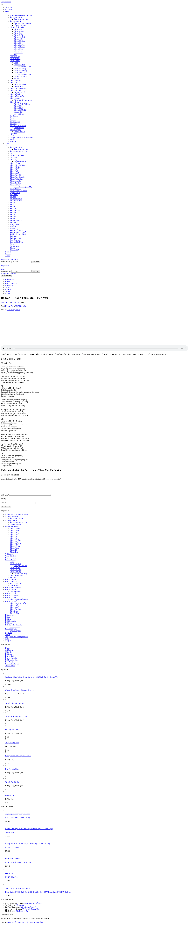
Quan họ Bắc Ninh (16, 242)
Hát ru (12, 118)
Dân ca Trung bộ (15, 102)
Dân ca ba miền (15, 59)
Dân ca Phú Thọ (19, 72)
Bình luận (5, 495)
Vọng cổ (13, 141)
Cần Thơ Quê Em (22, 911)
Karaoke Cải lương (16, 230)
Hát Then (13, 208)
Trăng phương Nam (12, 743)
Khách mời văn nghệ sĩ (18, 234)
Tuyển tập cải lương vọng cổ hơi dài (17, 814)
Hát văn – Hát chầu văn (18, 126)
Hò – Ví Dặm (19, 114)
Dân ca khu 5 (18, 108)
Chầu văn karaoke (20, 161)
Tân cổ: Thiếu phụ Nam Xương (16, 716)
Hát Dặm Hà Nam (16, 201)
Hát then (13, 120)
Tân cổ (12, 136)
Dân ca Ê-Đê (18, 35)
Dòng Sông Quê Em (12, 858)
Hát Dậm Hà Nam (24, 67)
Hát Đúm (13, 222)
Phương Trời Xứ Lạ (12, 729)
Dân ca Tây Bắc (15, 94)
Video (12, 139)
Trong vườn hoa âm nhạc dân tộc (21, 137)
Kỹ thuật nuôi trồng (36, 922)
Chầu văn (13, 159)
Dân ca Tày (18, 51)
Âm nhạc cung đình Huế (22, 23)
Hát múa (13, 203)
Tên (3, 499)
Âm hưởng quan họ (21, 19)
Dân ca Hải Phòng (20, 70)
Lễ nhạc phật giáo (20, 25)
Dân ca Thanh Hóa (20, 76)
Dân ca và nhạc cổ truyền (18, 191)
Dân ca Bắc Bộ (15, 61)
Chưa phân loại (15, 57)
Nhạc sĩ (7, 254)
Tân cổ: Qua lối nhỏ (12, 782)
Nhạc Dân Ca (5, 259)
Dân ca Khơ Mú (19, 45)
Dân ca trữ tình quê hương (23, 100)
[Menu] (2, 4)
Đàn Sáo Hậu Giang (12, 769)
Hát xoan (13, 218)
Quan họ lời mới (19, 92)
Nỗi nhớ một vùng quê (28, 907)
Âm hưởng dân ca (16, 17)
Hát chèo (13, 197)
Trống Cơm (20, 905)
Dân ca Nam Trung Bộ (17, 88)
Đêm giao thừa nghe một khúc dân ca (18, 756)
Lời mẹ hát (9, 873)
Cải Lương (13, 55)
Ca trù (16, 63)
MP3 (7, 12)
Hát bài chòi (18, 112)
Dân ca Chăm (19, 31)
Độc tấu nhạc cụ (19, 132)
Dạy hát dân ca (15, 193)
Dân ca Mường (19, 47)
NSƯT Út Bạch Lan (64, 892)
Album (7, 256)
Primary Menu (6, 276)
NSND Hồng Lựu (11, 877)
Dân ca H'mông (19, 41)
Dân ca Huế (18, 106)
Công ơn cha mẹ (11, 795)
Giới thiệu (8, 9)
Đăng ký (13, 273)
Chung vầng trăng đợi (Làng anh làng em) (19, 690)
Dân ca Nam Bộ (15, 82)
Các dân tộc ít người (17, 27)
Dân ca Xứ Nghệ (20, 110)
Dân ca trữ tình (15, 98)
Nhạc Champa (15, 240)
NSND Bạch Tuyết (22, 892)
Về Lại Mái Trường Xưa (30, 909)
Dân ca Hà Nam (19, 65)
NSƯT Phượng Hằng (22, 817)
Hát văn (12, 214)
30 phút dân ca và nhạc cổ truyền (21, 15)
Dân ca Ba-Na (19, 29)
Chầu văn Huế (19, 128)
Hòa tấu (12, 228)
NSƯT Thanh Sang (49, 892)
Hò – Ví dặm (14, 224)
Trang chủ (8, 7)
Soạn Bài (25, 922)
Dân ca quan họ (15, 90)
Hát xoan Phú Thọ (24, 74)
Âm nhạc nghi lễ (15, 21)
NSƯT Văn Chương (12, 847)
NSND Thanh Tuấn (24, 862)
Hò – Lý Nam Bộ (20, 84)
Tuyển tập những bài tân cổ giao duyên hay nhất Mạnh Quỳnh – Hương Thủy (32, 677)
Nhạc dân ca (5, 302)
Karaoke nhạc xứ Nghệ (18, 232)
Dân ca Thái (18, 53)
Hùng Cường (9, 892)
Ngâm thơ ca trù (15, 238)
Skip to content (6, 2)
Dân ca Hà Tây (15, 169)
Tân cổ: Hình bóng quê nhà (14, 703)
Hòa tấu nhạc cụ (15, 130)
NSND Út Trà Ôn (36, 892)
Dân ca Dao (18, 33)
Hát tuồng (13, 124)
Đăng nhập (5, 273)
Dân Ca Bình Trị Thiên (22, 104)
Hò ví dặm (13, 226)
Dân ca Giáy (18, 39)
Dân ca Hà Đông (20, 69)
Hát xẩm (17, 78)
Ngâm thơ (13, 134)
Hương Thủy (15, 302)
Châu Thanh (9, 817)
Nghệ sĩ (8, 252)
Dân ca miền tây (15, 80)
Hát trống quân (15, 122)
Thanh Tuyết (9, 832)
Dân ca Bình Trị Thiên (17, 165)
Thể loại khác (14, 246)
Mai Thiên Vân (20, 306)
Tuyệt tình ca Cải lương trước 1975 (17, 888)
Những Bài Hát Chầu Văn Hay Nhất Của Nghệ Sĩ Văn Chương (27, 844)
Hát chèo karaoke (16, 199)
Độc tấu (12, 248)
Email (3, 503)
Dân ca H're (18, 43)
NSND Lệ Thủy (11, 862)
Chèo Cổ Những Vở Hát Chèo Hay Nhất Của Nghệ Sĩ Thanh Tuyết (28, 829)
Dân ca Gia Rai (19, 37)
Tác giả (7, 291)
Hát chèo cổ (14, 116)
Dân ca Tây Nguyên (17, 96)
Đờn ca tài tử (18, 86)
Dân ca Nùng (18, 49)
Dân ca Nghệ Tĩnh (16, 179)
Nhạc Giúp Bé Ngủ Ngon (33, 903)
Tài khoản (14, 259)
